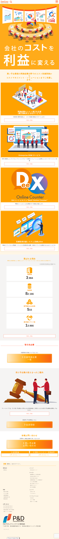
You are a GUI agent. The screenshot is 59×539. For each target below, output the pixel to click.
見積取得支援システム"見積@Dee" (36, 479)
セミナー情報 (32, 499)
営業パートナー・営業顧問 (45, 453)
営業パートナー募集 (33, 501)
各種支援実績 (6, 495)
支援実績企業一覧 (30, 358)
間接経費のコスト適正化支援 (35, 474)
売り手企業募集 (33, 487)
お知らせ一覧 (32, 491)
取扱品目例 (5, 498)
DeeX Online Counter (33, 478)
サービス (31, 472)
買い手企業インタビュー (34, 483)
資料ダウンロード (33, 485)
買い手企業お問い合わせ (29, 444)
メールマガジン (33, 493)
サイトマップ (6, 529)
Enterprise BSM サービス (34, 476)
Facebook (32, 497)
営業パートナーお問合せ (8, 511)
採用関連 (15, 453)
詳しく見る (29, 120)
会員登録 (30, 425)
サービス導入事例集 (33, 481)
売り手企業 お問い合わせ (8, 507)
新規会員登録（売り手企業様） (9, 509)
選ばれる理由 (6, 491)
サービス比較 (6, 493)
